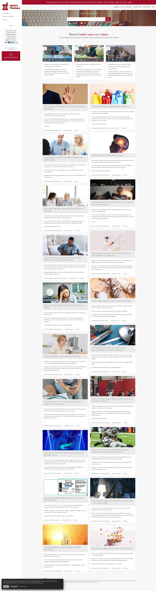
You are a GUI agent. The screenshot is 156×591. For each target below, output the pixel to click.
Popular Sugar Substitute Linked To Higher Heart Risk (110, 301)
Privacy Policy (11, 49)
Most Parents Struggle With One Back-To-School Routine (112, 548)
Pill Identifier (127, 6)
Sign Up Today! (146, 6)
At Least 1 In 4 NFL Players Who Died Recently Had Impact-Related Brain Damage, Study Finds (109, 451)
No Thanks (14, 586)
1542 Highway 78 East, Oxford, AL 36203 (57, 2)
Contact (5, 20)
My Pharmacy (6, 13)
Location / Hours (137, 6)
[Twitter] (11, 25)
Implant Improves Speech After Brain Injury (107, 155)
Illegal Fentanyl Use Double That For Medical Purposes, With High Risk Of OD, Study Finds (111, 254)
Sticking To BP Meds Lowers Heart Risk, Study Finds (62, 356)
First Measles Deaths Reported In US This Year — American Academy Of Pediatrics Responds (109, 349)
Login (153, 6)
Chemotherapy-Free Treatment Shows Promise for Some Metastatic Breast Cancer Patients (119, 66)
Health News (74, 23)
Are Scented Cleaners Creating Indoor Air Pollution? (110, 106)
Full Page (77, 130)
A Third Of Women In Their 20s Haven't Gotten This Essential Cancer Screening (62, 403)
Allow (6, 586)
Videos (85, 23)
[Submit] (108, 19)
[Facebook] (9, 25)
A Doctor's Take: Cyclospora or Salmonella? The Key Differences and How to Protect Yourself (62, 259)
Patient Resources (8, 16)
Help (122, 6)
